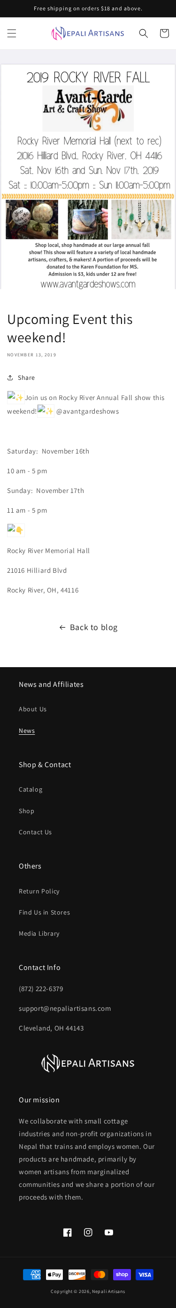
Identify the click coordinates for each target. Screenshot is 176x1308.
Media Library (39, 933)
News (27, 730)
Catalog (30, 789)
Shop (26, 811)
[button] (11, 33)
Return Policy (39, 891)
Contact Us (35, 832)
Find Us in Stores (44, 912)
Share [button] (26, 377)
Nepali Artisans (108, 1291)
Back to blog (94, 627)
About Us (33, 709)
